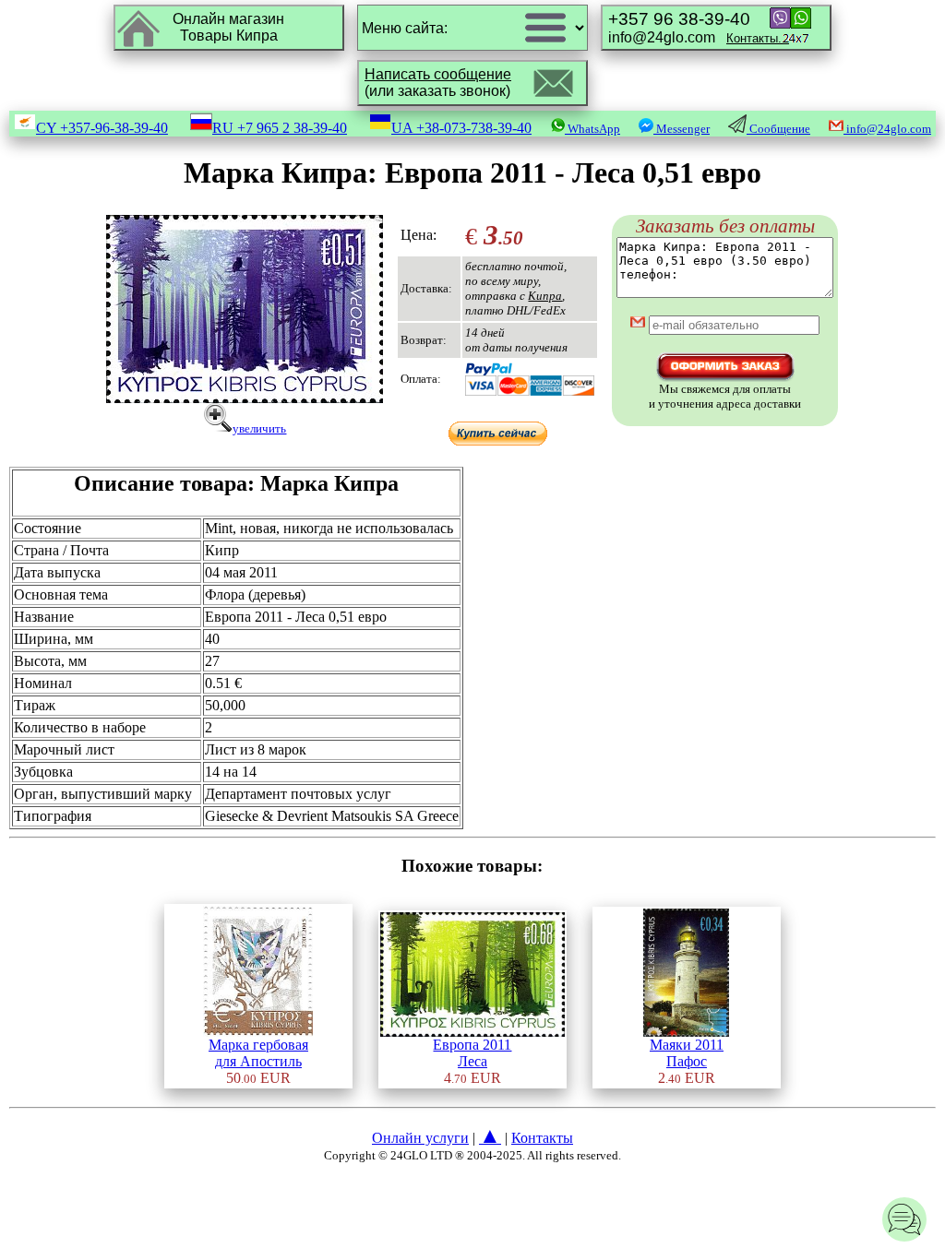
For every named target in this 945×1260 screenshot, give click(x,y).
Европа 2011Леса (472, 1053)
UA (461, 128)
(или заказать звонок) (438, 82)
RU (279, 128)
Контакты (542, 1138)
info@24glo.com (698, 27)
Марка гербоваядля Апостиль (258, 1053)
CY (102, 128)
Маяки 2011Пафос (687, 1053)
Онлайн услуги (420, 1138)
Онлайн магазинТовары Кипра (228, 27)
